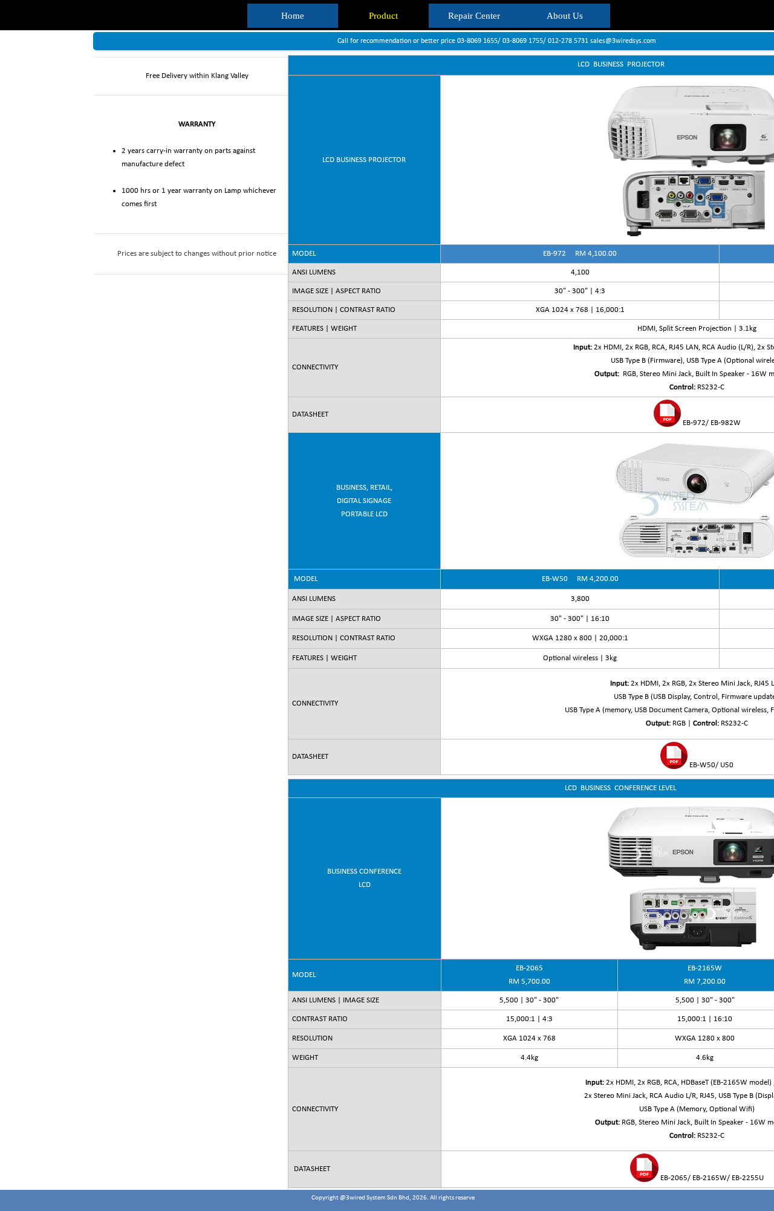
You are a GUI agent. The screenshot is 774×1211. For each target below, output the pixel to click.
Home (292, 16)
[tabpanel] (188, 165)
